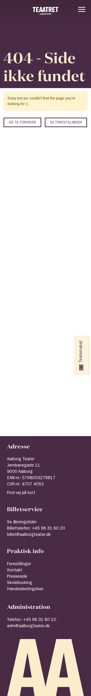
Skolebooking (19, 583)
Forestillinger (19, 564)
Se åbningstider (22, 522)
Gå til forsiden (22, 123)
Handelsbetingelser (25, 589)
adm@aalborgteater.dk (28, 626)
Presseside (17, 577)
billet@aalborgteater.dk (29, 535)
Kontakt (14, 571)
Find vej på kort (21, 493)
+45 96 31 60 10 (39, 620)
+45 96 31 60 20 (48, 529)
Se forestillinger (66, 123)
